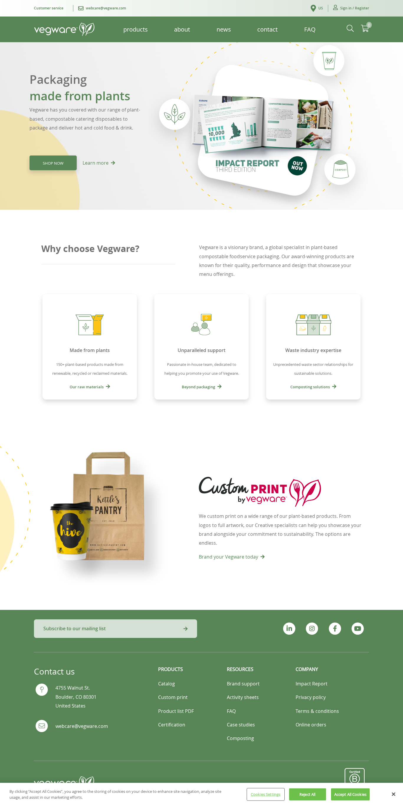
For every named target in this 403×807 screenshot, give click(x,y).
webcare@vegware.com (81, 726)
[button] (351, 8)
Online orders (311, 724)
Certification (171, 724)
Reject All (307, 794)
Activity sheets (243, 697)
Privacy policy (311, 697)
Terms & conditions (317, 711)
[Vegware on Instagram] (312, 628)
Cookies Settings (265, 794)
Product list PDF (176, 711)
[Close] (393, 794)
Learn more (96, 163)
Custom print (173, 697)
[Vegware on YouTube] (358, 628)
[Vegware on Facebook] (335, 628)
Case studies (241, 724)
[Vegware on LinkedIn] (289, 628)
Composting (240, 738)
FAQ (231, 711)
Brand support (243, 683)
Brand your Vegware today (228, 557)
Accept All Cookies (350, 794)
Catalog (166, 683)
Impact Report (311, 683)
